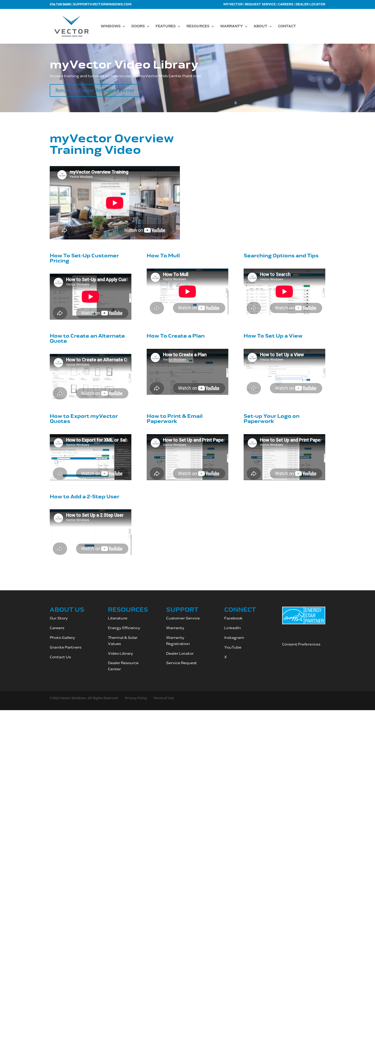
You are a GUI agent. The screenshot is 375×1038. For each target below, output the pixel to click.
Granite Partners (65, 647)
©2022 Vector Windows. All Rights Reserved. (84, 698)
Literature (117, 618)
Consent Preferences (301, 644)
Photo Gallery (62, 638)
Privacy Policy (136, 698)
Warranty (175, 628)
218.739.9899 (60, 4)
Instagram (234, 638)
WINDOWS (111, 26)
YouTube (232, 647)
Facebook (233, 618)
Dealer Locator (310, 4)
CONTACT (287, 26)
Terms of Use (163, 698)
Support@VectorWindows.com (102, 4)
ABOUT (260, 26)
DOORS (138, 26)
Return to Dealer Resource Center (94, 90)
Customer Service (183, 618)
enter (115, 669)
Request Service (260, 4)
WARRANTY (231, 26)
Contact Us (60, 657)
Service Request (181, 663)
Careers (285, 4)
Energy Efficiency (124, 628)
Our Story (59, 618)
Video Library (120, 653)
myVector (233, 4)
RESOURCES (197, 26)
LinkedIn (232, 628)
